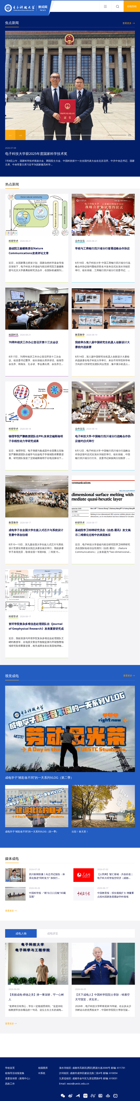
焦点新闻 (12, 22)
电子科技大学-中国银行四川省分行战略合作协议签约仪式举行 (103, 438)
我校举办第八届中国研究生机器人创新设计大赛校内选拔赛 (102, 344)
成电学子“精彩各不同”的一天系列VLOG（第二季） (39, 777)
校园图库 (43, 1067)
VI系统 (41, 1073)
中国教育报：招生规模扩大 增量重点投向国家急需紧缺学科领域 (115, 894)
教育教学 (80, 334)
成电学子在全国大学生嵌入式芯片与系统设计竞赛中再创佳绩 (36, 532)
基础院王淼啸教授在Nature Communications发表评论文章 (29, 250)
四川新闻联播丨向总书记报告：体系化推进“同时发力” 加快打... (47, 876)
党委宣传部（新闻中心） (18, 1078)
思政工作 (10, 1083)
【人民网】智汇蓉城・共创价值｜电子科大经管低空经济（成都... (115, 876)
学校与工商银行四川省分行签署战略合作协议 (102, 248)
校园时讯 (13, 334)
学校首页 (10, 1067)
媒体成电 (12, 858)
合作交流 (80, 240)
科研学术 (13, 240)
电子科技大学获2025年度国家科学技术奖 (36, 153)
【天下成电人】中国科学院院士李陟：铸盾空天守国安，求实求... (102, 997)
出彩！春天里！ (80, 831)
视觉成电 (12, 675)
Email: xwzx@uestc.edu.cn (74, 1083)
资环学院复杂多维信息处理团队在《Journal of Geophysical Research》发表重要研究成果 (36, 626)
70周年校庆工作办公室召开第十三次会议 (33, 342)
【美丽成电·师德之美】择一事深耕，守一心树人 (36, 997)
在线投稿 (132, 6)
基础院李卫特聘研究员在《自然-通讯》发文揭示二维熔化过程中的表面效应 (103, 532)
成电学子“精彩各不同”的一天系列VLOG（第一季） (31, 831)
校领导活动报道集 (14, 1073)
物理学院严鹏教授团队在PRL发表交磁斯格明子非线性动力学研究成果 (36, 438)
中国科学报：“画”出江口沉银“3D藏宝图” (47, 894)
